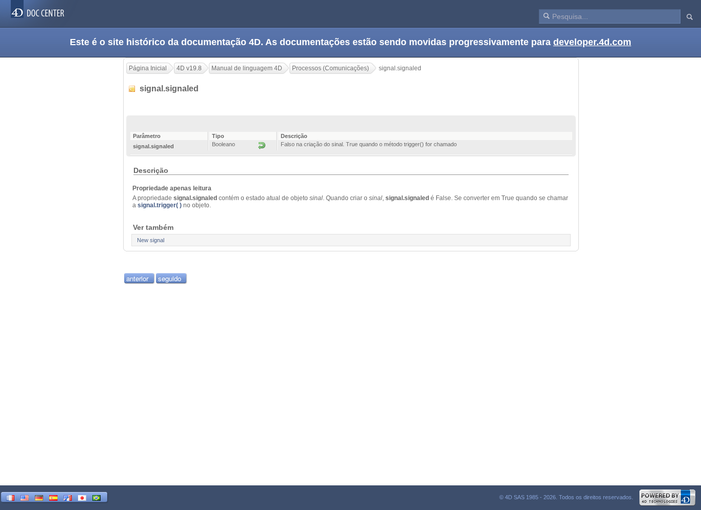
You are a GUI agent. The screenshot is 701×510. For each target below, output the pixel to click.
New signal (150, 240)
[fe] (67, 497)
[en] (24, 497)
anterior (137, 278)
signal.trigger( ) (160, 205)
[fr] (10, 497)
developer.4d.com (592, 42)
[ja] (82, 497)
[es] (53, 497)
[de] (39, 497)
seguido (169, 278)
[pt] (96, 497)
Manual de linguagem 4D (246, 68)
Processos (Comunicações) (330, 68)
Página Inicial (148, 68)
